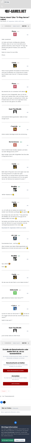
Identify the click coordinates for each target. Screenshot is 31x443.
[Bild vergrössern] (26, 91)
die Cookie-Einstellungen (8, 432)
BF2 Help (21, 21)
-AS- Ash (14, 235)
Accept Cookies (8, 440)
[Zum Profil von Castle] (15, 65)
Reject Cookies (19, 440)
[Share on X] (4, 402)
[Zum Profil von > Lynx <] (15, 308)
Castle (14, 62)
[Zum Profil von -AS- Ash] (15, 238)
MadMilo (14, 186)
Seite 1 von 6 (16, 26)
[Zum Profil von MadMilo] (15, 189)
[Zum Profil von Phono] (15, 34)
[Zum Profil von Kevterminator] (15, 145)
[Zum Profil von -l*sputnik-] (15, 129)
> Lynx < (14, 305)
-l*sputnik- (14, 126)
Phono (4, 21)
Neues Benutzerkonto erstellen (15, 370)
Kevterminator (14, 142)
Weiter (24, 26)
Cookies (9, 429)
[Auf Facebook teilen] (1, 402)
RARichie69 (14, 290)
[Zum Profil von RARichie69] (15, 293)
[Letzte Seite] (28, 26)
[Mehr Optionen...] (27, 35)
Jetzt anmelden (15, 383)
